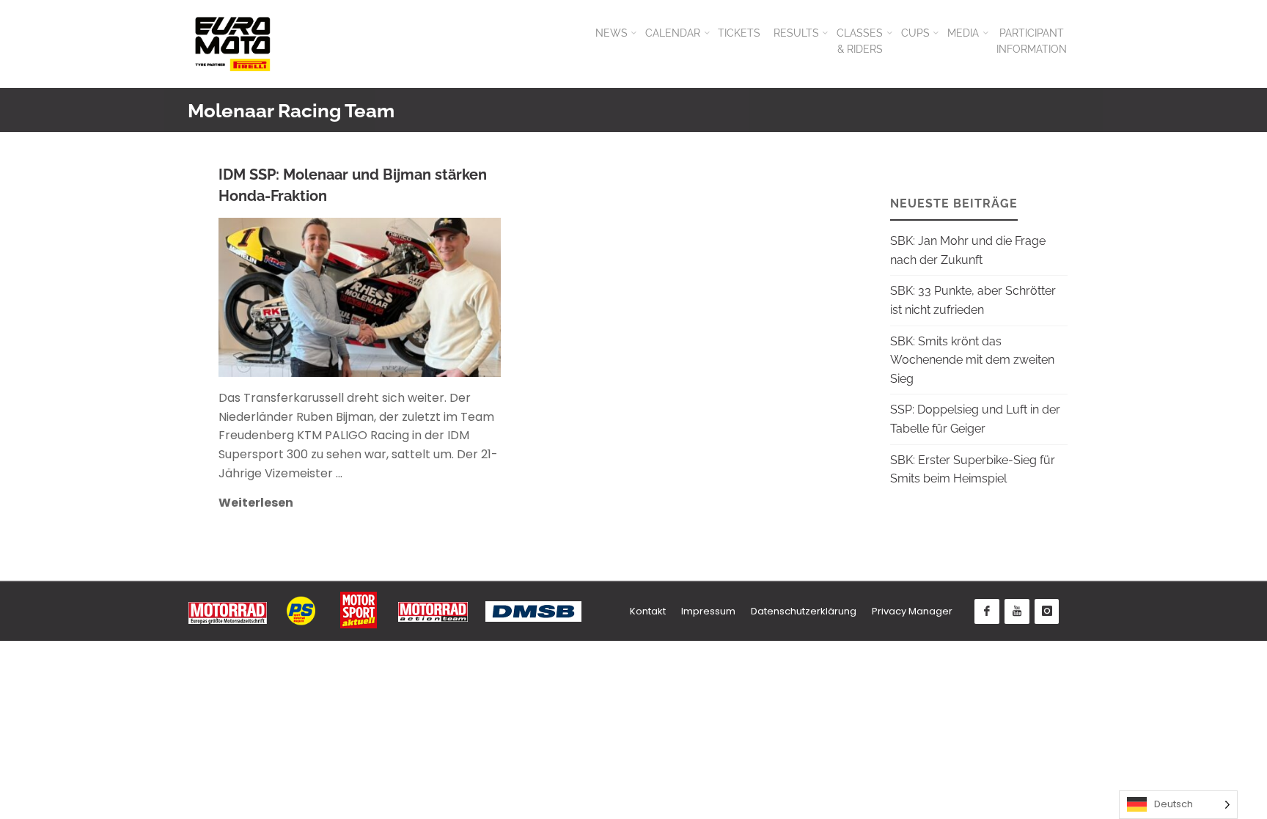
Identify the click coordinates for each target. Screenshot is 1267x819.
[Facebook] (986, 611)
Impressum (708, 611)
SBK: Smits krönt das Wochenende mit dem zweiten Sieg (972, 360)
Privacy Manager (912, 611)
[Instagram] (1047, 611)
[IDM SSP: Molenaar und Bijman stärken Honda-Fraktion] (425, 297)
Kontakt (648, 611)
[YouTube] (1017, 611)
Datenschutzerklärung (803, 611)
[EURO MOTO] (232, 43)
